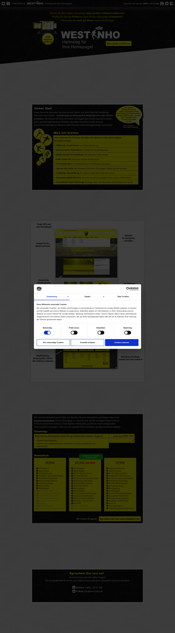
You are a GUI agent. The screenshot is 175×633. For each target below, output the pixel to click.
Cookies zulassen (121, 343)
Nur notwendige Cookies (53, 343)
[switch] (74, 333)
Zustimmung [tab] (52, 297)
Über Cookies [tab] (123, 297)
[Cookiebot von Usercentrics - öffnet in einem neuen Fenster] (128, 289)
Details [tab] (87, 297)
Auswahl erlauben (87, 343)
